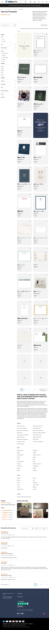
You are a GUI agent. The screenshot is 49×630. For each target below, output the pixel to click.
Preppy (34, 457)
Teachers (34, 489)
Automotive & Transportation (22, 430)
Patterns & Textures (37, 454)
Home (2, 9)
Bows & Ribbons (20, 454)
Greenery (19, 463)
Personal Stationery (8, 9)
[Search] (25, 2)
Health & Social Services (38, 425)
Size (2, 87)
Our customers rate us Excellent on (25, 609)
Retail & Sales (35, 439)
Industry (2, 80)
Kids (34, 480)
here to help (10, 596)
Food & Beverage (20, 443)
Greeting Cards (20, 489)
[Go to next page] (46, 584)
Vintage (34, 468)
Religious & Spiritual (37, 437)
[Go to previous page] (32, 584)
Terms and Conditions (24, 623)
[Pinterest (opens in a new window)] (22, 614)
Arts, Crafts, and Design (21, 428)
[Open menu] (2, 2)
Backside (3, 97)
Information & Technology (38, 430)
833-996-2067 (5, 623)
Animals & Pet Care (21, 425)
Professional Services (37, 434)
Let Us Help (19, 593)
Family (18, 482)
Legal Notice (30, 623)
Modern (18, 470)
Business (18, 478)
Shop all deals (38, 5)
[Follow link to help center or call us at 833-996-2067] (30, 1)
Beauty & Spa (19, 432)
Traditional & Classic (37, 463)
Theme (2, 66)
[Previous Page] (18, 389)
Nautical (34, 452)
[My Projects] (34, 1)
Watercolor (35, 470)
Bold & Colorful (20, 450)
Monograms (35, 450)
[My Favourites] (38, 1)
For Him (18, 486)
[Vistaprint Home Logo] (11, 2)
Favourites (45, 25)
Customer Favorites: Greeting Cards (24, 496)
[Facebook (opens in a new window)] (17, 613)
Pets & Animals (36, 484)
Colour (2, 93)
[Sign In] (42, 1)
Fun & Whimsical (20, 461)
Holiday (34, 478)
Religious (35, 486)
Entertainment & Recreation (22, 439)
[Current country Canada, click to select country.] (44, 613)
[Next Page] (38, 389)
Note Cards (15, 9)
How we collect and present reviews (8, 504)
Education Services (20, 437)
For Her (18, 484)
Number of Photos (4, 90)
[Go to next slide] (47, 510)
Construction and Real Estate (22, 434)
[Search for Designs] (15, 25)
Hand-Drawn (19, 466)
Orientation (3, 84)
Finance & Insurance (21, 441)
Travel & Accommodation (38, 441)
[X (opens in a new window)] (19, 613)
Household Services (37, 428)
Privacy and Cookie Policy (15, 623)
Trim (2, 44)
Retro (34, 459)
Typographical (36, 466)
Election (18, 480)
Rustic (34, 461)
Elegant (18, 457)
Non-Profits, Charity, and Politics (39, 432)
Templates (21, 9)
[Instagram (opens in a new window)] (21, 613)
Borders (18, 452)
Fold (2, 36)
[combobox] (22, 1)
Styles (2, 51)
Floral (18, 459)
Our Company (20, 596)
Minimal (18, 468)
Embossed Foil (4, 47)
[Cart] (46, 1)
